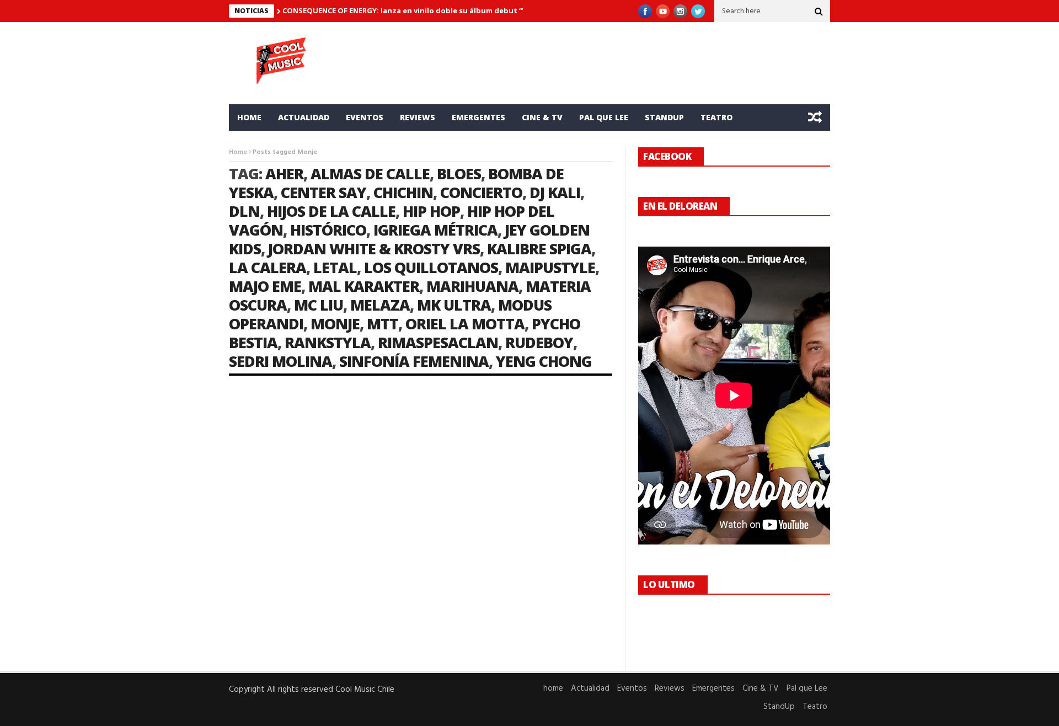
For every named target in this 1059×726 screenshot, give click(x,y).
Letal (335, 267)
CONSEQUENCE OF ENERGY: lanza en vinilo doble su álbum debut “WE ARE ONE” (425, 10)
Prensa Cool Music (276, 568)
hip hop (431, 211)
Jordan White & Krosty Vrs (374, 248)
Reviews (417, 117)
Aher (284, 173)
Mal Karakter (363, 286)
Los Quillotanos (431, 267)
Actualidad (303, 117)
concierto (481, 192)
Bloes (459, 173)
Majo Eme (265, 286)
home (249, 117)
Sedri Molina (280, 361)
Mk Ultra (454, 305)
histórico (328, 230)
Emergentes (478, 117)
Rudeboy (539, 342)
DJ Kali (555, 192)
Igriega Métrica (435, 230)
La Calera (267, 267)
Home (238, 152)
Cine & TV (542, 117)
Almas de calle (370, 173)
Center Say (323, 192)
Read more (248, 633)
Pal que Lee (603, 117)
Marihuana (472, 286)
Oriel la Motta (465, 323)
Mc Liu (318, 305)
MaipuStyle (550, 267)
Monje (335, 323)
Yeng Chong (544, 361)
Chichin (403, 192)
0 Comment (394, 633)
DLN (244, 211)
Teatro (716, 117)
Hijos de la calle (331, 211)
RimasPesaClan (438, 342)
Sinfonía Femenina (414, 361)
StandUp (664, 117)
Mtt (382, 323)
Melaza (380, 305)
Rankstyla (328, 342)
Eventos (364, 117)
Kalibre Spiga (539, 248)
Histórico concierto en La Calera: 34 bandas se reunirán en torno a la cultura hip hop (317, 542)
